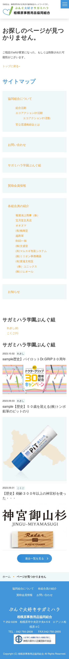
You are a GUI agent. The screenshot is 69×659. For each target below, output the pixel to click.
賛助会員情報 (17, 185)
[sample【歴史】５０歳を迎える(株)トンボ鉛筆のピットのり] (34, 449)
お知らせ (14, 291)
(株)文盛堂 (22, 246)
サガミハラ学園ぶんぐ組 (24, 165)
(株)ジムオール (24, 271)
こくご (20, 487)
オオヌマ (21, 225)
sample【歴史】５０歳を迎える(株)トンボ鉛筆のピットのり (34, 408)
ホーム (7, 576)
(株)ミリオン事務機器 (28, 256)
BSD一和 (21, 241)
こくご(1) (12, 333)
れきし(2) (12, 328)
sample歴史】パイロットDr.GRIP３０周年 (34, 358)
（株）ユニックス (26, 266)
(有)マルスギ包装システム (31, 251)
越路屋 (20, 235)
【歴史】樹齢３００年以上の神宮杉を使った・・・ (34, 495)
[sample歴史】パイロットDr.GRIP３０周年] (34, 379)
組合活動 (21, 108)
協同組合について (20, 98)
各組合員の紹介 (18, 206)
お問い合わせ (17, 144)
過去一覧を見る (34, 558)
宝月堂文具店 (24, 220)
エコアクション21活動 (29, 113)
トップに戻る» (11, 66)
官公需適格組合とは (28, 124)
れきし (20, 353)
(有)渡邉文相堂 (24, 261)
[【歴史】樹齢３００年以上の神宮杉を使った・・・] (34, 526)
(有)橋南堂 (22, 230)
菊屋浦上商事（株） (28, 215)
